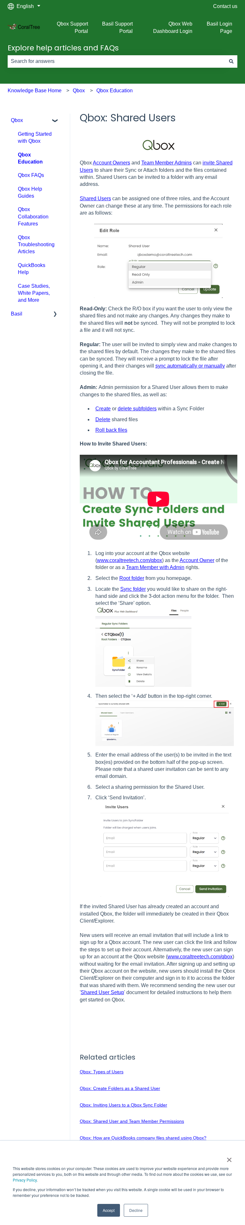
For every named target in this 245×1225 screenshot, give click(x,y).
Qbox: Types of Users (101, 1071)
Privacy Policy (25, 1180)
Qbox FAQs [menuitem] (31, 175)
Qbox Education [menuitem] (30, 158)
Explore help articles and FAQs (63, 48)
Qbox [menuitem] (17, 120)
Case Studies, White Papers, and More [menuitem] (34, 293)
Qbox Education (114, 90)
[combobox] (116, 61)
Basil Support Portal (117, 27)
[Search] (231, 61)
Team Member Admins (166, 162)
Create (103, 408)
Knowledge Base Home (35, 90)
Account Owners (111, 162)
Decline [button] (136, 1210)
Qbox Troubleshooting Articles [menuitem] (36, 245)
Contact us (225, 6)
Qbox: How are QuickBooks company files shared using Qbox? (143, 1137)
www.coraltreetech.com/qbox (129, 560)
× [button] (229, 1158)
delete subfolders (137, 408)
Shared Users (95, 198)
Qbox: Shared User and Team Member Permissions (132, 1121)
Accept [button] (109, 1210)
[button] (55, 120)
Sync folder (133, 589)
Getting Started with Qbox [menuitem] (35, 137)
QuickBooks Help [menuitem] (31, 268)
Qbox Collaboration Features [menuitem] (33, 216)
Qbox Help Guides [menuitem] (30, 192)
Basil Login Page (219, 27)
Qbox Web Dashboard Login (172, 27)
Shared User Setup (102, 992)
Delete (102, 419)
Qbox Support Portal (72, 27)
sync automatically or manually (190, 366)
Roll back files (111, 430)
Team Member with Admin (155, 567)
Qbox (79, 90)
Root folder (131, 578)
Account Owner (197, 560)
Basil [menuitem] (16, 313)
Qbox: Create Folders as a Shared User (120, 1088)
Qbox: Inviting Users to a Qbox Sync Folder (123, 1104)
